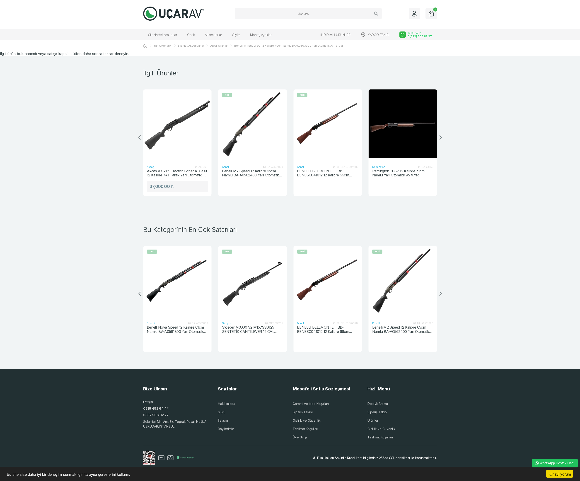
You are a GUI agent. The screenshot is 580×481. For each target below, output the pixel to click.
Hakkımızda (226, 404)
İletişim (223, 420)
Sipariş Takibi (303, 412)
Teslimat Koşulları (305, 429)
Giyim (236, 35)
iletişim (148, 402)
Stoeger (226, 323)
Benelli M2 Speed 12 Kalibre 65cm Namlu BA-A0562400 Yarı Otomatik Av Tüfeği (250, 173)
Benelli (226, 166)
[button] (440, 138)
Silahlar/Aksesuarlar (162, 35)
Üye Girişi (300, 437)
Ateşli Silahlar (219, 45)
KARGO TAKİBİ (378, 35)
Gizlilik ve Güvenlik (307, 420)
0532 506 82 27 (156, 415)
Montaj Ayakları (261, 35)
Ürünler (372, 420)
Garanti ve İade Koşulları (311, 404)
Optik (191, 35)
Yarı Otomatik (162, 45)
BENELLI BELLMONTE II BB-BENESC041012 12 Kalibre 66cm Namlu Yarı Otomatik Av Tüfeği (323, 173)
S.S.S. (222, 412)
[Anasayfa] (145, 46)
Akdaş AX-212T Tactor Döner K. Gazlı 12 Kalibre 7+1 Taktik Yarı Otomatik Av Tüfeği (177, 173)
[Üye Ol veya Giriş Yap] (414, 13)
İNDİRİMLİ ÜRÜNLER (335, 35)
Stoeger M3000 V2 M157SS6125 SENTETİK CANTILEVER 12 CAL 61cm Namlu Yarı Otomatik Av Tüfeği (251, 329)
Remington (378, 166)
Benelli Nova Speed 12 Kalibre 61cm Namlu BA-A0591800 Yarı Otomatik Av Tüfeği (175, 329)
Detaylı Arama (377, 404)
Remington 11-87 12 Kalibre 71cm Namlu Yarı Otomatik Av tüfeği (398, 173)
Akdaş (150, 166)
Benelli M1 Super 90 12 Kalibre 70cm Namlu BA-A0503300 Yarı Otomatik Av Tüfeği (288, 45)
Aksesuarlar (213, 35)
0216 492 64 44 (156, 408)
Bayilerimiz (226, 429)
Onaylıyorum (560, 474)
